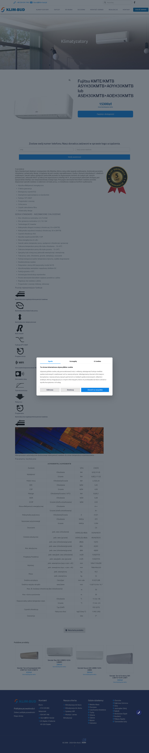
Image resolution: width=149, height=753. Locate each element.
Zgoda (50, 361)
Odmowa (49, 390)
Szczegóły (73, 361)
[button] (139, 712)
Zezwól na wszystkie (95, 390)
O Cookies (97, 361)
